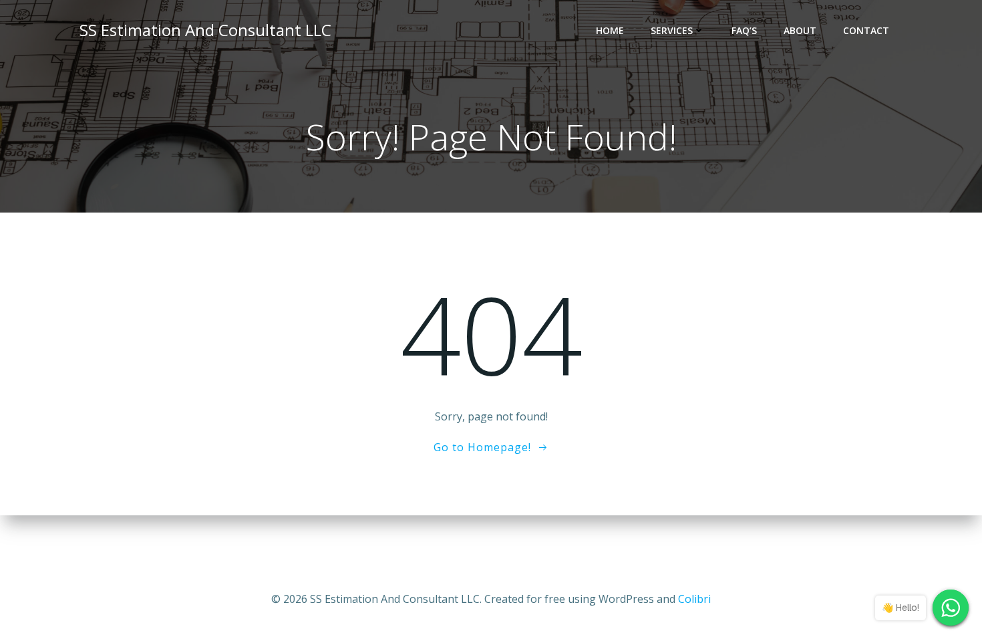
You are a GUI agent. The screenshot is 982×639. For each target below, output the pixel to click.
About (800, 30)
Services (672, 30)
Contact (866, 30)
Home (610, 30)
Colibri (694, 599)
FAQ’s (744, 30)
